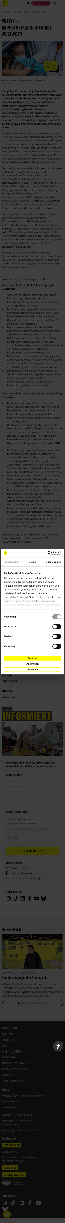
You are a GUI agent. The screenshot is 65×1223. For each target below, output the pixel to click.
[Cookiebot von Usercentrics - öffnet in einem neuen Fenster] (47, 553)
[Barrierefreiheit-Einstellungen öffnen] (58, 1046)
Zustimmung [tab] (12, 562)
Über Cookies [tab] (53, 562)
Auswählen (32, 663)
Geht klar (32, 658)
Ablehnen (32, 669)
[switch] (56, 626)
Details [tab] (32, 562)
